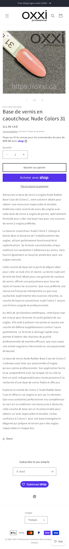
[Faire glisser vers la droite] (42, 100)
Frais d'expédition (10, 131)
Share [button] (9, 438)
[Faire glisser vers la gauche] (27, 100)
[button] (7, 16)
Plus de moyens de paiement (34, 186)
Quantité (7, 147)
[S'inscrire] (52, 471)
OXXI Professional (20, 539)
